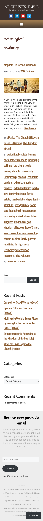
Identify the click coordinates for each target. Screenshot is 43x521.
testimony (9, 255)
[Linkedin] (17, 16)
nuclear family (19, 239)
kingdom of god (22, 222)
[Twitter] (29, 16)
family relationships (21, 199)
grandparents (21, 205)
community (27, 171)
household (15, 211)
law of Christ (31, 227)
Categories (9, 377)
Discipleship (10, 177)
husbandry (9, 216)
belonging (33, 160)
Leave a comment (16, 261)
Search (7, 275)
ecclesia (22, 177)
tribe (17, 255)
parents (32, 239)
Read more (30, 128)
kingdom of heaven (14, 227)
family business (17, 194)
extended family (22, 188)
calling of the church (14, 165)
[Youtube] (23, 16)
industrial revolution (26, 216)
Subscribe (10, 468)
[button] (21, 24)
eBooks (11, 137)
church (16, 171)
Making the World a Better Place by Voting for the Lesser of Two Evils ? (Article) (21, 323)
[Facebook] (11, 16)
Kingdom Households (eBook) (19, 65)
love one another (12, 233)
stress (25, 244)
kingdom (8, 222)
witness (25, 255)
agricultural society (17, 154)
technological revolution (16, 250)
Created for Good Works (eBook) (21, 302)
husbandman (29, 211)
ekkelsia (18, 182)
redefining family (12, 244)
